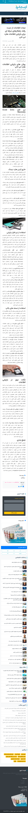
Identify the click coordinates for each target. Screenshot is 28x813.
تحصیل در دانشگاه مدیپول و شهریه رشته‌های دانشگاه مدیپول (15, 740)
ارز (20, 551)
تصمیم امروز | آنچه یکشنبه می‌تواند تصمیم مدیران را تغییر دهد (15, 708)
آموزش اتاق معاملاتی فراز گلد (8, 754)
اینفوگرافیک (22, 783)
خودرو (20, 553)
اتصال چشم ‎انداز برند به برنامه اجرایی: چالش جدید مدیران (16, 738)
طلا (7, 551)
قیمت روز (22, 780)
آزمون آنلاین (23, 754)
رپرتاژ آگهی (23, 478)
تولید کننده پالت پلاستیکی (15, 759)
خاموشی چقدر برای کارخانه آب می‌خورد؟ (19, 710)
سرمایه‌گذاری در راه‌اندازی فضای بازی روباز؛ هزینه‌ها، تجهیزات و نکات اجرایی (14, 732)
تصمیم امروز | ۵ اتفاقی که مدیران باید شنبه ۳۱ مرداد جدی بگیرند (15, 746)
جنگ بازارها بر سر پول (22, 713)
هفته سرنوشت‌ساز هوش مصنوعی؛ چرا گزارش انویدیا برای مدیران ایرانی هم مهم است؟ (15, 729)
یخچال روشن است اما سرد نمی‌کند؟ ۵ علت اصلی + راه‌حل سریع (15, 735)
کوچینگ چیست (17, 754)
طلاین (15, 761)
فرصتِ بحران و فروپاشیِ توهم (20, 715)
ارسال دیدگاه (14, 513)
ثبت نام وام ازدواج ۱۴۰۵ (21, 761)
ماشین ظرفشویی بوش (21, 756)
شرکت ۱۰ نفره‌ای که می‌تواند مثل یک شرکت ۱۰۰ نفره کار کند (15, 718)
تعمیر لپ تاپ (15, 93)
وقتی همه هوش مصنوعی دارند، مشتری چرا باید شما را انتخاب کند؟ (14, 720)
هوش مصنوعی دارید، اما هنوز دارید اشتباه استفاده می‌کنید (16, 726)
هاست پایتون (23, 759)
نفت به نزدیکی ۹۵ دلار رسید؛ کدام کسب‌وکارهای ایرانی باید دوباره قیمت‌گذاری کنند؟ (15, 743)
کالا (7, 553)
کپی (22, 484)
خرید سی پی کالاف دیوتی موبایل (11, 756)
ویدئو (23, 781)
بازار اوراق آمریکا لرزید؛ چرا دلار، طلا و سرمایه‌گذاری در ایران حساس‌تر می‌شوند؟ (14, 723)
